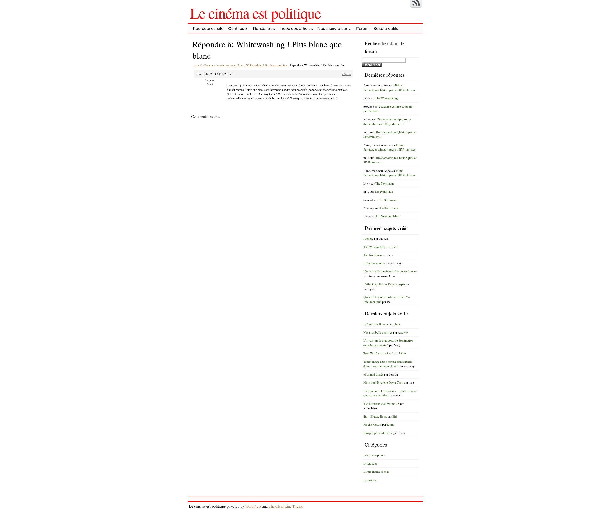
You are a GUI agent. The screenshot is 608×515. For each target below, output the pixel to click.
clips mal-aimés (373, 374)
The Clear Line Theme (286, 506)
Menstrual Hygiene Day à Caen (383, 382)
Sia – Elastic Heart (375, 416)
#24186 (346, 74)
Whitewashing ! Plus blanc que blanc (267, 65)
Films (240, 65)
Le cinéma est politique (255, 12)
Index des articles (296, 28)
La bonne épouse (374, 263)
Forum (362, 28)
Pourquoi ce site (208, 28)
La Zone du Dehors (388, 216)
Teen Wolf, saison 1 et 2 (378, 353)
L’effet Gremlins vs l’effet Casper (384, 284)
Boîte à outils (385, 28)
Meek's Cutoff (372, 424)
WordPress (253, 506)
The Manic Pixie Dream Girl (381, 403)
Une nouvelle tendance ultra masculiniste (390, 271)
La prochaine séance (376, 471)
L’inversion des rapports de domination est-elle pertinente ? (387, 121)
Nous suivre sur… (335, 28)
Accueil (198, 65)
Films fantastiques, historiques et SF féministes (389, 87)
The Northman (384, 183)
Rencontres (264, 28)
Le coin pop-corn (225, 65)
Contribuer (238, 28)
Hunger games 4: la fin (377, 433)
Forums (208, 65)
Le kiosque (370, 463)
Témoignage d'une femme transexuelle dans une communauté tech (388, 363)
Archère (368, 238)
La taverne (370, 480)
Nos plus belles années (377, 332)
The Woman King (386, 98)
